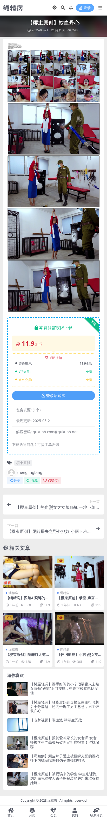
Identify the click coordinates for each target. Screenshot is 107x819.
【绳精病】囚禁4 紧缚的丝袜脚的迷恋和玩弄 (27, 600)
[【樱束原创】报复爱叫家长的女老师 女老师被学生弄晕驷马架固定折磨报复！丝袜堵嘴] (17, 743)
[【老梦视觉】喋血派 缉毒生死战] (17, 725)
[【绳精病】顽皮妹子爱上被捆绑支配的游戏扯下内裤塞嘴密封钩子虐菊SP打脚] (17, 761)
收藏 (34, 480)
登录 (87, 8)
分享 (17, 480)
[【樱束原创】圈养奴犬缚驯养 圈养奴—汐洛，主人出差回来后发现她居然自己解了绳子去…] (27, 628)
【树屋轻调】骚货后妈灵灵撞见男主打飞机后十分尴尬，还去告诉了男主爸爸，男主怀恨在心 (64, 706)
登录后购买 (55, 396)
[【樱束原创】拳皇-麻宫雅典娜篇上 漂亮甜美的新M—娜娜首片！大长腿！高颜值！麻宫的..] (79, 571)
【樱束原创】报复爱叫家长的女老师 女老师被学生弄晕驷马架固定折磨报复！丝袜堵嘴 (64, 742)
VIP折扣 (56, 358)
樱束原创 (23, 462)
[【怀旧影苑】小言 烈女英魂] (79, 628)
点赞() (53, 480)
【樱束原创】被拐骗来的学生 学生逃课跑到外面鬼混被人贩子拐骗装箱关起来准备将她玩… (64, 778)
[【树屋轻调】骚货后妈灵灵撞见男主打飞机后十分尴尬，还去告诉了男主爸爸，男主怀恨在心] (17, 707)
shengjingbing (29, 472)
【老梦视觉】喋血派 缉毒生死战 (56, 719)
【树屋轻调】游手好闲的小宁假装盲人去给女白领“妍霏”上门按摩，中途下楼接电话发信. (64, 688)
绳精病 (60, 30)
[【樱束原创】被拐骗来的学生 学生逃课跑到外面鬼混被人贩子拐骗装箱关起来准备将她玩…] (17, 779)
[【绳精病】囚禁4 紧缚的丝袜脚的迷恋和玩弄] (27, 571)
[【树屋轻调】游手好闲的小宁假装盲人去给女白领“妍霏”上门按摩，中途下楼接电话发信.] (17, 689)
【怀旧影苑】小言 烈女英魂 (77, 656)
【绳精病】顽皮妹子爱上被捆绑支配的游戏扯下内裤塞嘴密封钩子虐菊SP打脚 (64, 758)
